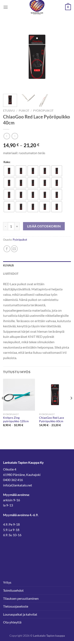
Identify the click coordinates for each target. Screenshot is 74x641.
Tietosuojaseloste (15, 606)
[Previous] (9, 57)
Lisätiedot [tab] (11, 273)
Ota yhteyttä (12, 622)
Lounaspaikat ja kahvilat (20, 614)
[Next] (64, 57)
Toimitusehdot (13, 590)
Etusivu (9, 110)
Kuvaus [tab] (8, 265)
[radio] (9, 171)
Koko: (6, 162)
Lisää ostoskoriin (44, 226)
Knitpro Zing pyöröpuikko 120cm (16, 419)
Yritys (7, 582)
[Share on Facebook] (6, 248)
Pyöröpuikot (43, 110)
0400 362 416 (13, 480)
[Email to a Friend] (14, 248)
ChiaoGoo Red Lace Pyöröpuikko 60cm (51, 419)
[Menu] (5, 7)
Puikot (24, 110)
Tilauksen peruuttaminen (21, 598)
